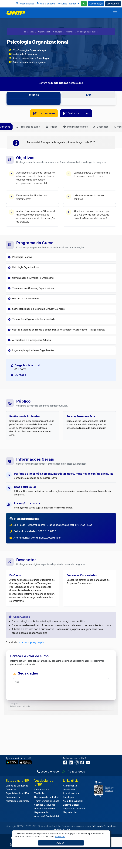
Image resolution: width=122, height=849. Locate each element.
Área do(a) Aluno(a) (73, 801)
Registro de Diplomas (74, 808)
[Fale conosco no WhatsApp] (83, 4)
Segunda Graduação (44, 805)
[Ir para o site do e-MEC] (104, 789)
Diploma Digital (71, 805)
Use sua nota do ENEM (46, 797)
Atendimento (70, 785)
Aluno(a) (115, 3)
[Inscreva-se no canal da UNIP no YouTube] (88, 763)
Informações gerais (77, 126)
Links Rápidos (69, 3)
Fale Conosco (47, 3)
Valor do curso (78, 113)
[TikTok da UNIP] (83, 763)
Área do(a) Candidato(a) (46, 816)
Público (53, 126)
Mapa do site (70, 812)
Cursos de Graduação (17, 785)
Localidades (69, 789)
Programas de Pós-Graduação (49, 32)
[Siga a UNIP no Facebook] (66, 763)
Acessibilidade (26, 3)
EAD (88, 95)
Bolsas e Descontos (45, 808)
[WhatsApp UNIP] (84, 3)
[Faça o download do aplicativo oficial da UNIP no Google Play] (12, 762)
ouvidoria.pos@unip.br (31, 642)
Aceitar (61, 843)
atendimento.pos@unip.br (46, 537)
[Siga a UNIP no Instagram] (77, 763)
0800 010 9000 (50, 771)
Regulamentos (42, 812)
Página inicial (28, 32)
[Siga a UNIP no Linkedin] (71, 763)
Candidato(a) (96, 3)
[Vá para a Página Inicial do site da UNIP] (16, 13)
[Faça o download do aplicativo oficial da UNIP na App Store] (25, 762)
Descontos (102, 126)
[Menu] (115, 13)
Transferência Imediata (46, 801)
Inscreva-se (46, 113)
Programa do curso (29, 126)
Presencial (70, 32)
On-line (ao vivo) (33, 101)
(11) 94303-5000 (75, 771)
